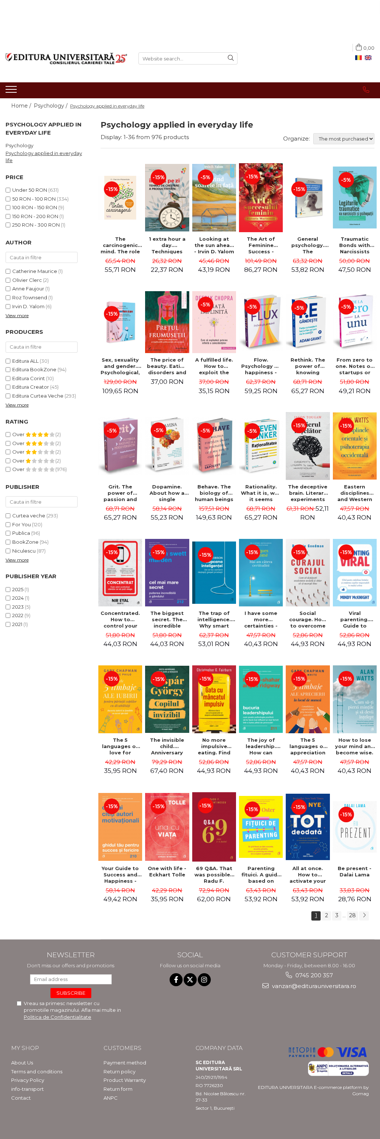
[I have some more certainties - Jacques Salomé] (261, 572)
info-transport (27, 1089)
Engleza (369, 57)
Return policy (119, 1071)
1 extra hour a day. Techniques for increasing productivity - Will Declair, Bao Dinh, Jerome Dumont (167, 245)
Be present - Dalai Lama (354, 871)
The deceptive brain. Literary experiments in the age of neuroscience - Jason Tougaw (308, 493)
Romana (360, 57)
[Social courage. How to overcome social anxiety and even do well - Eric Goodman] (308, 572)
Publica (21, 533)
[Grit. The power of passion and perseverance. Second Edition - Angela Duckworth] (120, 446)
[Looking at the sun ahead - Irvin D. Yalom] (214, 197)
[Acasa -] (66, 58)
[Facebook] (176, 979)
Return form (118, 1089)
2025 (17, 589)
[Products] (12, 91)
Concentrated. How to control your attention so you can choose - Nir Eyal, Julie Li (120, 619)
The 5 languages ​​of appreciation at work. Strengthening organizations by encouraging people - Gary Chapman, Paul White (308, 746)
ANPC (111, 1098)
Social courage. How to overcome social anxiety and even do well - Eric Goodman (308, 619)
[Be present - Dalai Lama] (355, 827)
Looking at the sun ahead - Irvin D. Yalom (214, 245)
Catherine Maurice (34, 271)
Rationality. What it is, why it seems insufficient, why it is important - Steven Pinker (261, 493)
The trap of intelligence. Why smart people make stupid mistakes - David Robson (214, 619)
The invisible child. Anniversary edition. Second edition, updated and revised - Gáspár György (167, 746)
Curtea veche (28, 516)
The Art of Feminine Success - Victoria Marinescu (261, 245)
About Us (22, 1063)
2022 (17, 615)
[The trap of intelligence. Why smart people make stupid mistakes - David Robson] (214, 572)
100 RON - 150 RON (34, 207)
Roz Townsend (29, 297)
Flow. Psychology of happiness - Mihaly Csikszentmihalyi (262, 366)
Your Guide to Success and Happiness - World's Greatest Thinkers (120, 874)
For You (21, 524)
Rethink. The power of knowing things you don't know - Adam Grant (307, 366)
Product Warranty (125, 1080)
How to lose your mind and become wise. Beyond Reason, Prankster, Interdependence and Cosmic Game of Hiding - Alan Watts (356, 746)
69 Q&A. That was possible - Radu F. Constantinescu (215, 874)
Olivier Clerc (27, 280)
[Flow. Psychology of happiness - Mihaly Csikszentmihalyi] (261, 322)
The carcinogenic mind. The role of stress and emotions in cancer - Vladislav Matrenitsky (120, 245)
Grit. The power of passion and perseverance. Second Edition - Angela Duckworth (120, 493)
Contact (21, 1098)
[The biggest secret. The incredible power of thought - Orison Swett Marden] (167, 572)
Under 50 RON (29, 190)
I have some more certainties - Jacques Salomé (261, 619)
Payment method (125, 1063)
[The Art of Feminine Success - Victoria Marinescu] (261, 197)
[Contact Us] (366, 89)
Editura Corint (28, 378)
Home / (22, 105)
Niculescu (24, 551)
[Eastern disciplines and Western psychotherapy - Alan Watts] (355, 446)
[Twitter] (190, 979)
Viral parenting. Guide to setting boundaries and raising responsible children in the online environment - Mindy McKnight (354, 619)
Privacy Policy (27, 1080)
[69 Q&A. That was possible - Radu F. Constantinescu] (214, 827)
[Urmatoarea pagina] (364, 916)
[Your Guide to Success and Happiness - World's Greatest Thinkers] (120, 826)
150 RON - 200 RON (35, 216)
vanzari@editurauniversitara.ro (313, 986)
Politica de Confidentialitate (57, 1017)
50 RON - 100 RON (34, 199)
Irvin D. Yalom (28, 306)
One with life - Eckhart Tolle (167, 871)
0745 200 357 (313, 975)
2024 (18, 598)
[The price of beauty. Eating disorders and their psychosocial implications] (167, 322)
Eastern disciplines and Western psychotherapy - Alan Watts (355, 493)
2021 (17, 624)
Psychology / (51, 105)
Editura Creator (30, 387)
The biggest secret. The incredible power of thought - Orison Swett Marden (167, 619)
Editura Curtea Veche (37, 396)
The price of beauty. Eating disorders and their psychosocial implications (167, 366)
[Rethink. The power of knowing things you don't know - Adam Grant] (308, 322)
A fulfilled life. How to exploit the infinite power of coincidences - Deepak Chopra (214, 366)
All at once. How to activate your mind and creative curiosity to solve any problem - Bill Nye (307, 874)
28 (352, 915)
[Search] (231, 58)
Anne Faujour (28, 289)
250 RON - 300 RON (36, 225)
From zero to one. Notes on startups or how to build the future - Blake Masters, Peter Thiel (355, 366)
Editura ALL (25, 361)
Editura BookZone (34, 369)
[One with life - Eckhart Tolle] (167, 826)
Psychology (19, 145)
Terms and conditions (36, 1071)
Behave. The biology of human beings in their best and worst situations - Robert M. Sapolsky (214, 493)
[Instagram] (204, 979)
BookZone (25, 542)
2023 (18, 607)
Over (19, 434)
